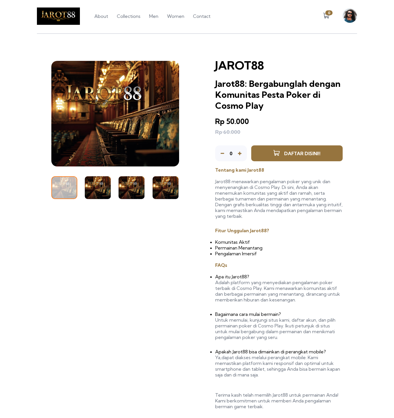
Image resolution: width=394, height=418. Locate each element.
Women (175, 16)
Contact (202, 16)
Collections (128, 16)
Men (153, 16)
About (101, 16)
